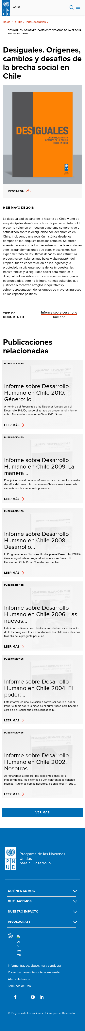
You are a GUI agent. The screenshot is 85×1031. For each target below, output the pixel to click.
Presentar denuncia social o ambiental (34, 972)
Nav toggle (78, 7)
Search (71, 7)
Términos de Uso (19, 986)
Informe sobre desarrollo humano (59, 314)
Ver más (42, 812)
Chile (16, 7)
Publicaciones (36, 22)
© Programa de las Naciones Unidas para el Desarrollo (41, 1013)
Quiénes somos (21, 891)
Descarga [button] (16, 191)
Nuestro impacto (23, 911)
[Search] (19, 946)
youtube (33, 997)
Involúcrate (19, 921)
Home (6, 22)
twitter (24, 997)
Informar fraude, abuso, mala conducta (34, 965)
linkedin (41, 997)
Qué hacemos (20, 901)
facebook (15, 997)
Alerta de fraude (19, 979)
